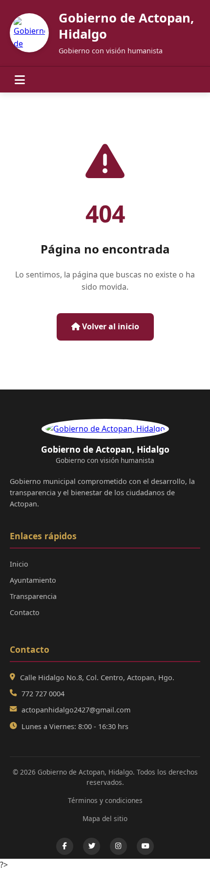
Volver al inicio (109, 326)
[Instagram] (118, 846)
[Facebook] (64, 846)
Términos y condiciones (105, 800)
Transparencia (33, 596)
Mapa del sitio (105, 818)
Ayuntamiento (33, 580)
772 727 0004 (42, 693)
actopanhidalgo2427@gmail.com (75, 709)
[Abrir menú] (20, 79)
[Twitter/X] (91, 846)
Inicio (19, 564)
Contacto (25, 612)
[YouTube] (145, 846)
